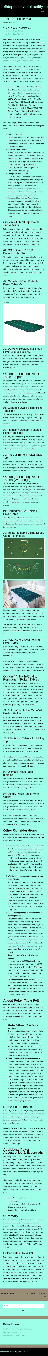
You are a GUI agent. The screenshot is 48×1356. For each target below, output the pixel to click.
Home (42, 11)
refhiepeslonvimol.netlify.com (11, 1352)
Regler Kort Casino (7, 1294)
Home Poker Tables (15, 31)
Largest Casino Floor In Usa (13, 1336)
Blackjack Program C (11, 1332)
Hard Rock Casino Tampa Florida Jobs (17, 1329)
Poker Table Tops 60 (15, 34)
